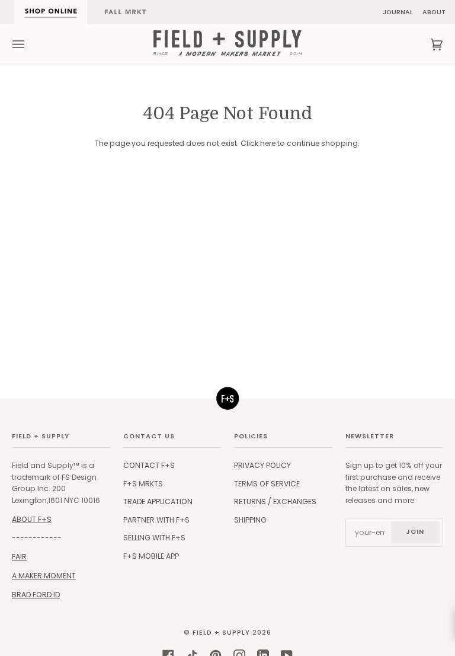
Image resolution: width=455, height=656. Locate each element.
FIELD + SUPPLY (221, 632)
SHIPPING (250, 520)
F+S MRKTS (143, 484)
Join (415, 531)
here (267, 143)
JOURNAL (398, 12)
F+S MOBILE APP (151, 556)
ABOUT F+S (32, 519)
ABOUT (434, 12)
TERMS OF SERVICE (267, 484)
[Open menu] (30, 44)
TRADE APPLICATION (158, 501)
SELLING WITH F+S (154, 538)
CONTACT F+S (149, 465)
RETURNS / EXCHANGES (275, 501)
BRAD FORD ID (36, 595)
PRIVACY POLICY (262, 465)
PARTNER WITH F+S (156, 520)
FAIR (19, 557)
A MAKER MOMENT (44, 576)
